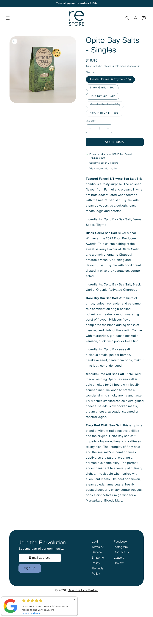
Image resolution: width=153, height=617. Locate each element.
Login (96, 542)
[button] (8, 18)
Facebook (120, 542)
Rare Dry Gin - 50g (102, 96)
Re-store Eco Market (83, 590)
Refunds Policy (97, 571)
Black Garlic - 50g (102, 88)
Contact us (121, 552)
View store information (103, 169)
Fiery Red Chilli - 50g (104, 113)
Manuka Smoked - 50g (107, 105)
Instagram (121, 547)
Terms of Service (98, 550)
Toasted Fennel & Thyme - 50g (110, 79)
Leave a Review (119, 561)
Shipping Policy (98, 561)
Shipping (109, 66)
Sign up (29, 568)
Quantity (91, 121)
